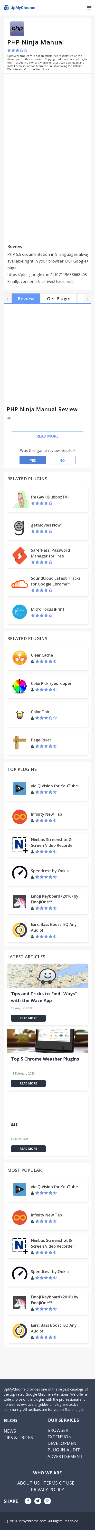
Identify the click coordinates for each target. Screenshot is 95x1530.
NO (62, 460)
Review (26, 298)
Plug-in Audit (64, 1450)
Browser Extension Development (63, 1436)
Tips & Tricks (18, 1437)
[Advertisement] (48, 111)
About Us (28, 1483)
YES (33, 460)
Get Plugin (58, 298)
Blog (11, 1420)
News (10, 1431)
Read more (47, 436)
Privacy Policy (47, 1489)
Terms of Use (58, 1483)
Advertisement (65, 1456)
